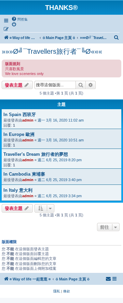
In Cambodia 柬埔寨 (24, 174)
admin (27, 120)
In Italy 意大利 (17, 190)
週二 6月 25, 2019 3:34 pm (60, 196)
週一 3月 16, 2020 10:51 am (61, 140)
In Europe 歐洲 (19, 134)
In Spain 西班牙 (19, 114)
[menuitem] (19, 19)
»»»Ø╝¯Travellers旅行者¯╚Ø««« (52, 51)
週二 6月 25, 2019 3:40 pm (60, 180)
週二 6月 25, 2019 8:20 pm (60, 160)
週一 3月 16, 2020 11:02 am (61, 120)
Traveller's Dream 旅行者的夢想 (35, 154)
